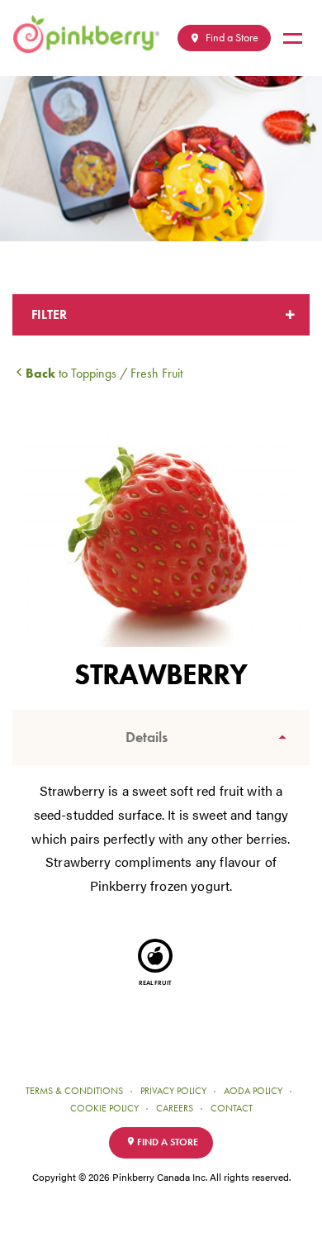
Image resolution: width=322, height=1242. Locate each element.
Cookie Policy (104, 1108)
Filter (49, 314)
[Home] (92, 34)
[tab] (161, 737)
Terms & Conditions (74, 1090)
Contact (232, 1108)
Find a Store (230, 38)
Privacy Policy (173, 1090)
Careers (174, 1108)
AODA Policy (253, 1090)
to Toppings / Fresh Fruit (104, 373)
